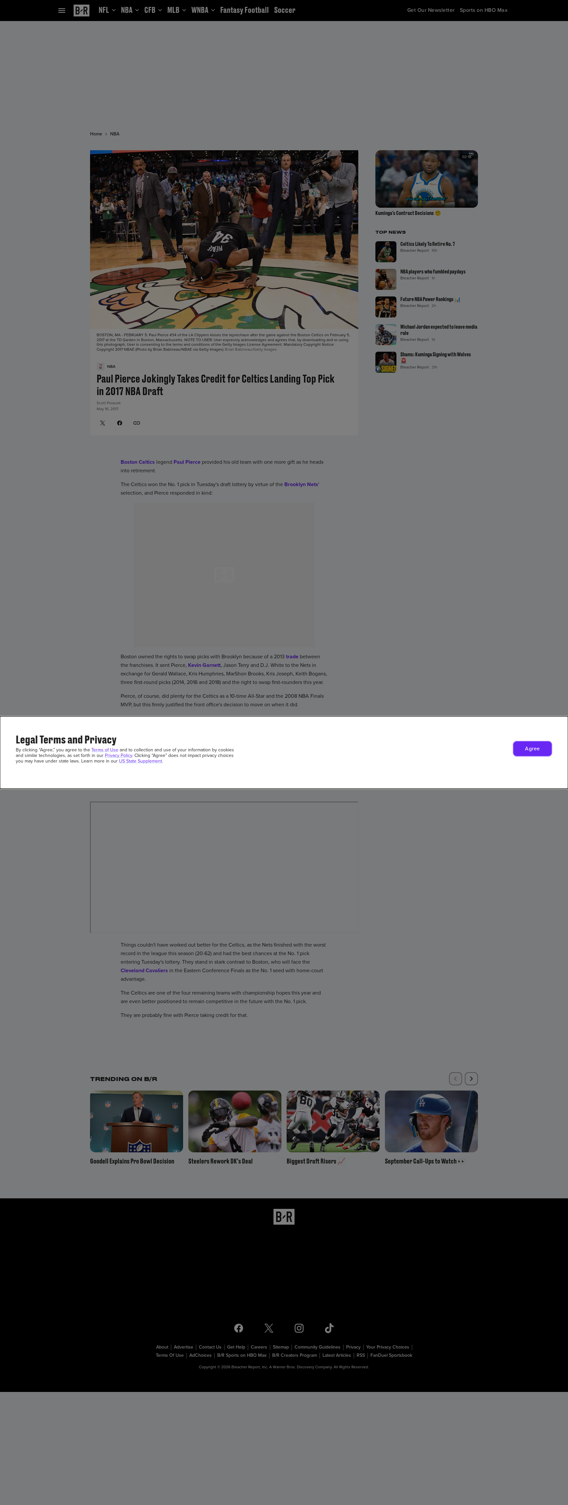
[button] (532, 749)
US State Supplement (140, 761)
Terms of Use (104, 750)
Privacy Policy (118, 755)
